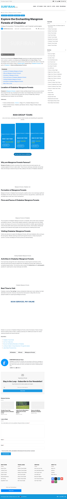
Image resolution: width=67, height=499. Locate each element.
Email (2, 445)
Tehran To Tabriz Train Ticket (54, 88)
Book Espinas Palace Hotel (53, 100)
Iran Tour (50, 90)
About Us (53, 468)
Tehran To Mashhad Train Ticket (55, 84)
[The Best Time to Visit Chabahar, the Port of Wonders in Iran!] (7, 405)
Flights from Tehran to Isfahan (54, 76)
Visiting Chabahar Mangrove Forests (12, 79)
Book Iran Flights (51, 53)
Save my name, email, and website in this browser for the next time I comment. (18, 450)
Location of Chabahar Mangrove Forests (13, 71)
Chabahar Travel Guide (8, 339)
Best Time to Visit (8, 83)
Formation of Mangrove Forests (11, 75)
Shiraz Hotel (50, 92)
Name (2, 439)
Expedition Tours (4, 480)
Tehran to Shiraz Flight (53, 70)
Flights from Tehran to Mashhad (55, 74)
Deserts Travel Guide (52, 43)
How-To (49, 6)
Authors (53, 470)
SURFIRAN (63, 6)
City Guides (40, 6)
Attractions (10, 15)
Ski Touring (3, 478)
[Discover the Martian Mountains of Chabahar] (37, 405)
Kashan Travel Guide (52, 37)
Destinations (17, 15)
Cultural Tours (4, 470)
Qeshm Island (21, 63)
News (57, 6)
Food (45, 6)
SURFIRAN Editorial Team (8, 28)
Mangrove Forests (11, 91)
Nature (6, 12)
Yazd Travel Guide (52, 35)
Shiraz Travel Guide (52, 33)
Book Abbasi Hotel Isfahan (53, 102)
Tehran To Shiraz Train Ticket (54, 82)
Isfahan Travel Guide (52, 31)
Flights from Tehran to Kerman (54, 78)
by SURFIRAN (23, 496)
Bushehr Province (36, 63)
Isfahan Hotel (51, 94)
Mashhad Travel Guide (53, 39)
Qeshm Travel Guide (52, 45)
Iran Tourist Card (51, 61)
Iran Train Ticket (51, 55)
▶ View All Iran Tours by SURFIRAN (22, 154)
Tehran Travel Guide (52, 28)
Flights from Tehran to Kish (53, 72)
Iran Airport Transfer (52, 66)
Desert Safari (4, 474)
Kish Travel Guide (21, 480)
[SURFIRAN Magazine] (9, 6)
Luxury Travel (4, 472)
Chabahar (7, 65)
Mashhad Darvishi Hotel (53, 98)
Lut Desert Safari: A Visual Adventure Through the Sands (16, 346)
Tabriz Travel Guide (22, 478)
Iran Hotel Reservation (53, 59)
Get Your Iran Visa (38, 468)
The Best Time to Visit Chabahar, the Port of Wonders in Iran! (7, 411)
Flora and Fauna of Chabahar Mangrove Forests (15, 77)
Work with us (54, 474)
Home (34, 6)
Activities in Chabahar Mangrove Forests (13, 81)
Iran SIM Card (51, 68)
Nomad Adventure (5, 476)
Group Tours (3, 468)
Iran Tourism (4, 15)
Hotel (53, 6)
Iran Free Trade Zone (8, 342)
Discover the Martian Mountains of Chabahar (13, 344)
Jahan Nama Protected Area (9, 348)
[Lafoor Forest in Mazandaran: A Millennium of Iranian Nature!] (22, 405)
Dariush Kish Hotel (52, 96)
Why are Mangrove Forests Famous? (12, 73)
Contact (53, 472)
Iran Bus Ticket (51, 57)
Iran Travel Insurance (52, 64)
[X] (13, 368)
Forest (20, 352)
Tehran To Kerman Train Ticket (54, 86)
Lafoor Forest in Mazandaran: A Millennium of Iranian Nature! (22, 411)
